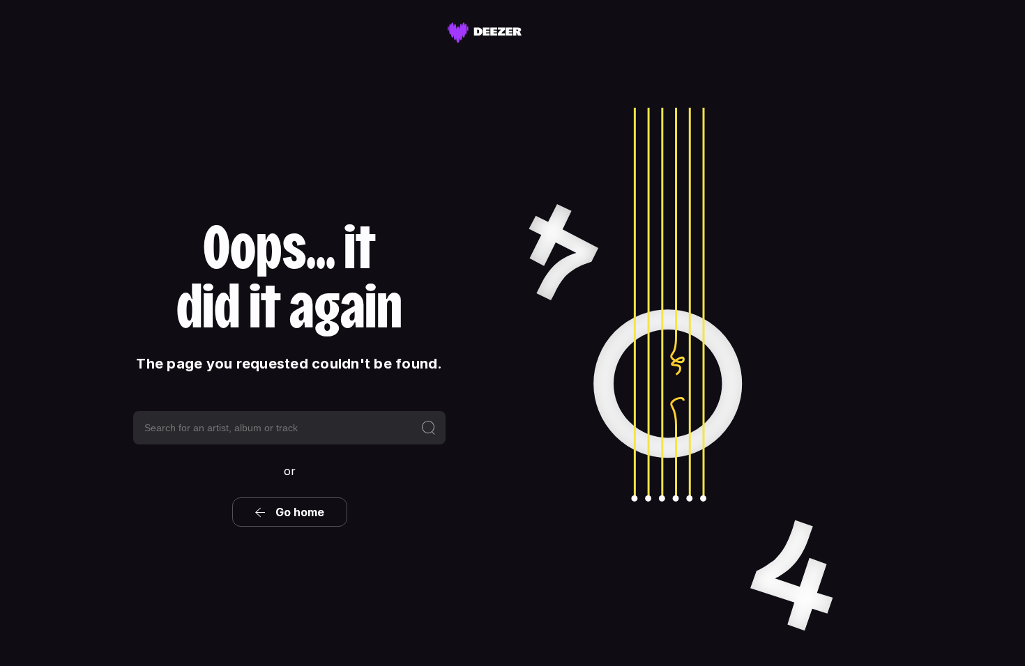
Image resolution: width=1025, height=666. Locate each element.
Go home (299, 512)
